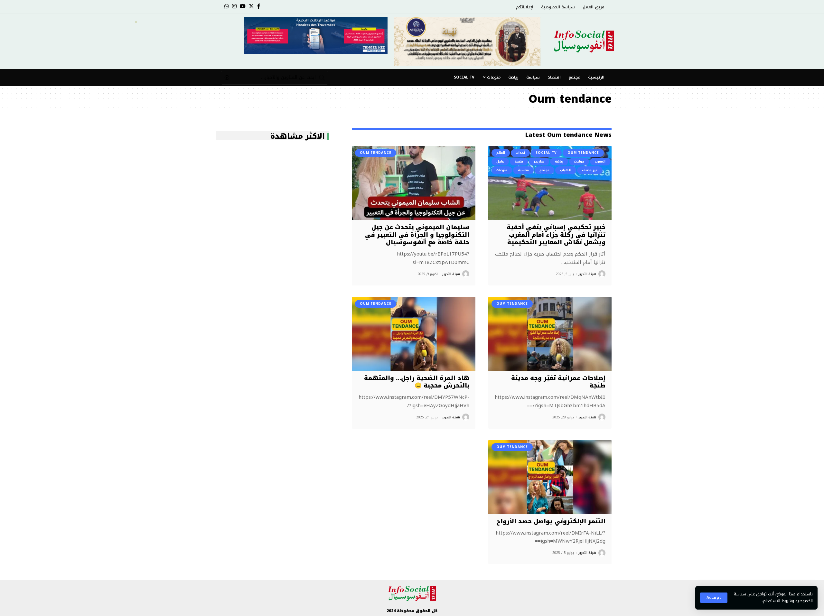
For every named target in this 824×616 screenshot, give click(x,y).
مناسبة (523, 170)
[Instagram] (234, 6)
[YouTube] (242, 6)
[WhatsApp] (226, 6)
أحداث (520, 153)
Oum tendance (583, 153)
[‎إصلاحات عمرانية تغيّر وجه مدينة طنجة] (550, 334)
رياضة (559, 161)
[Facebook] (259, 6)
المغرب (600, 161)
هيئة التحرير (587, 274)
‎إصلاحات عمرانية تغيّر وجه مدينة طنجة (558, 382)
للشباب (565, 170)
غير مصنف (590, 170)
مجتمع (544, 170)
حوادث (579, 161)
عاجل (500, 161)
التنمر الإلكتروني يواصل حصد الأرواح (550, 521)
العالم (500, 153)
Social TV (546, 153)
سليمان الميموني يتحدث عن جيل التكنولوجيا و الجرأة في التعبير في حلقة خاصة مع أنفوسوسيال (417, 235)
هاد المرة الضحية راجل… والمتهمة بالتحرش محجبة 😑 (416, 382)
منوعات (501, 170)
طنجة (519, 161)
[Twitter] (251, 6)
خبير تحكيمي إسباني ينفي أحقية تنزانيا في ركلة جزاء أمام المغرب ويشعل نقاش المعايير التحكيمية (556, 235)
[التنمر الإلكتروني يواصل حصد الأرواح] (550, 477)
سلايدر (539, 161)
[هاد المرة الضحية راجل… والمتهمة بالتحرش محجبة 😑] (413, 334)
